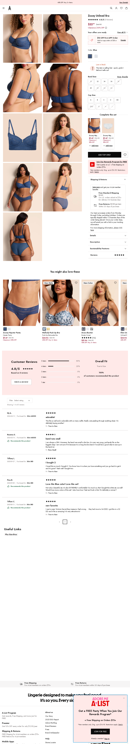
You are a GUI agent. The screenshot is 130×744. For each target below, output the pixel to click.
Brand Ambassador (52, 732)
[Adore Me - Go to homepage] (9, 8)
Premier (5, 723)
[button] (100, 19)
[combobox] (19, 400)
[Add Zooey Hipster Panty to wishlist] (37, 283)
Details (123, 40)
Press (47, 729)
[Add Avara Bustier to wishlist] (115, 283)
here (92, 230)
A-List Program (9, 712)
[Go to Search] (111, 8)
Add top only (104, 155)
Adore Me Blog (51, 723)
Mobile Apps (8, 741)
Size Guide (122, 77)
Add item (95, 146)
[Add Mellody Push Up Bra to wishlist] (76, 283)
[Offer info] (106, 27)
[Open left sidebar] (3, 8)
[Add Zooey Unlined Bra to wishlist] (125, 155)
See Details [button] (123, 2)
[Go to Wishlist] (121, 8)
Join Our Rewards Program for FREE (112, 162)
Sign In (106, 739)
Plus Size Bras (11, 534)
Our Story (49, 716)
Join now (96, 187)
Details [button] (96, 172)
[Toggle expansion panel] (124, 179)
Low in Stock (100, 64)
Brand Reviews (50, 726)
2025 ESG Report (52, 719)
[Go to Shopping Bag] (126, 8)
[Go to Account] (116, 8)
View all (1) (121, 32)
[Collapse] (124, 698)
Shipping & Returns (11, 731)
